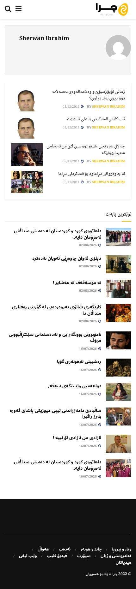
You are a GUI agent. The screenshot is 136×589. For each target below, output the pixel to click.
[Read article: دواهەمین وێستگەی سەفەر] (118, 392)
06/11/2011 (71, 182)
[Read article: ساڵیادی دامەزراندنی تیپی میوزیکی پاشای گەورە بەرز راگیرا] (118, 416)
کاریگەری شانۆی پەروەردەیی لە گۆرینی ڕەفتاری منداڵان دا (56, 310)
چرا (114, 574)
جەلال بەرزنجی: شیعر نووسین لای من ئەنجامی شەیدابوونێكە (85, 149)
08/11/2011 (71, 161)
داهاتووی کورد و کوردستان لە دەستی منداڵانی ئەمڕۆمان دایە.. (57, 234)
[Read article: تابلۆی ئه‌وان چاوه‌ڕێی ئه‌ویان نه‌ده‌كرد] (118, 264)
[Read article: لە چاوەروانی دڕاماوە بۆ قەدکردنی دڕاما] (27, 182)
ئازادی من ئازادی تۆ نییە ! (77, 437)
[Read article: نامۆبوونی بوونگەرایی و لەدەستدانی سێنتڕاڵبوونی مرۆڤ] (118, 340)
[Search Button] (8, 9)
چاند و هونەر (91, 549)
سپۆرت (83, 555)
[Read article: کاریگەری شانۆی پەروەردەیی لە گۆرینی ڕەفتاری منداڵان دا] (118, 313)
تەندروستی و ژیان (116, 555)
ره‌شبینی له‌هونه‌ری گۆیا (79, 361)
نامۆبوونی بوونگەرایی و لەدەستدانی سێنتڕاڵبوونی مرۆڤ (55, 337)
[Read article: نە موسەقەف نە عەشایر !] (118, 289)
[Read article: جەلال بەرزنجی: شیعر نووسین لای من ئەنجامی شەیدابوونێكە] (27, 154)
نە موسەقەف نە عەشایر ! (77, 282)
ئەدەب (65, 549)
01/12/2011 (71, 127)
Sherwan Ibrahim (108, 107)
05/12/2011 (71, 107)
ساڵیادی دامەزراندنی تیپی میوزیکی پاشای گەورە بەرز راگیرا (55, 413)
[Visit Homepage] (112, 9)
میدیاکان (123, 562)
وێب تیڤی (28, 555)
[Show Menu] (18, 9)
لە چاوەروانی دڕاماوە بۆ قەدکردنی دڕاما (91, 174)
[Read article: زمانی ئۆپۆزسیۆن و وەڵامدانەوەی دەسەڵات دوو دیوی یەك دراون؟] (27, 100)
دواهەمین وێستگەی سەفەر (74, 385)
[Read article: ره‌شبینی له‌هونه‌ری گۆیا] (118, 368)
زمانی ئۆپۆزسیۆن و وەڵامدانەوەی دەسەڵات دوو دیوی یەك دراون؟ (88, 95)
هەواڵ (43, 549)
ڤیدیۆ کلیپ (57, 555)
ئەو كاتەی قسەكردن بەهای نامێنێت (96, 119)
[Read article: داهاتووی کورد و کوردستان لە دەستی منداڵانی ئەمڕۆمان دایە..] (118, 237)
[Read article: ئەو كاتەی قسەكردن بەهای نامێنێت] (27, 127)
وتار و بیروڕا (121, 549)
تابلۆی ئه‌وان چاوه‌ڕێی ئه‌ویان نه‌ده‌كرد (66, 258)
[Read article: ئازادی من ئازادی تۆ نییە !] (118, 444)
